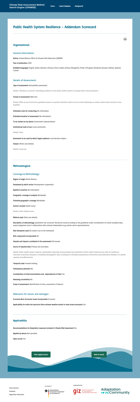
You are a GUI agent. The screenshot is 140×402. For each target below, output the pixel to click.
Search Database (65, 6)
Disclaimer (12, 391)
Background (79, 6)
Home (53, 6)
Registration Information (16, 394)
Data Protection (14, 388)
